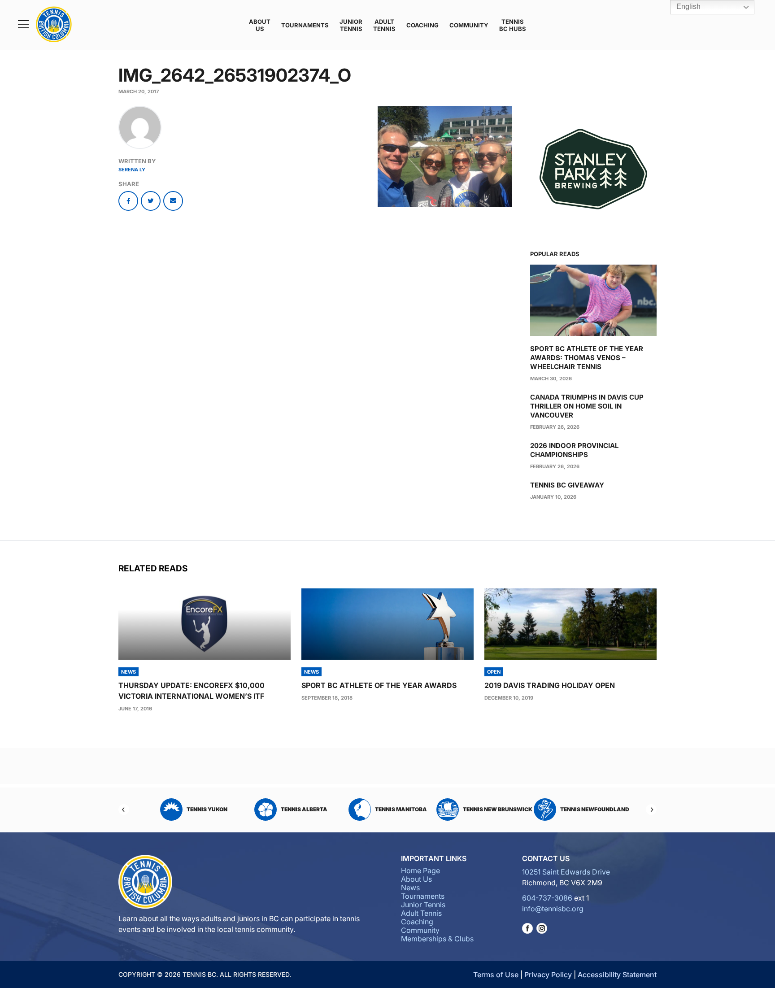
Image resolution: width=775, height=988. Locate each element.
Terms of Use (495, 974)
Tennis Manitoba (311, 809)
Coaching (422, 25)
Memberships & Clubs (437, 938)
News (410, 887)
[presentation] (204, 624)
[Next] (651, 809)
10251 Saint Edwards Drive (566, 871)
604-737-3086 (547, 897)
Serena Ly (131, 169)
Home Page (420, 870)
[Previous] (123, 809)
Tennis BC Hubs (512, 25)
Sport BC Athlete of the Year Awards (379, 685)
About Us (259, 25)
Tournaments (305, 25)
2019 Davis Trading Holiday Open (549, 685)
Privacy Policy (548, 974)
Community (468, 25)
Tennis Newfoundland (504, 809)
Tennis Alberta (214, 809)
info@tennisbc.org (552, 908)
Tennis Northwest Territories (594, 809)
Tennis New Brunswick (408, 809)
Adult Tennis (384, 25)
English (688, 6)
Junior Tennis (351, 25)
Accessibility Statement (617, 974)
